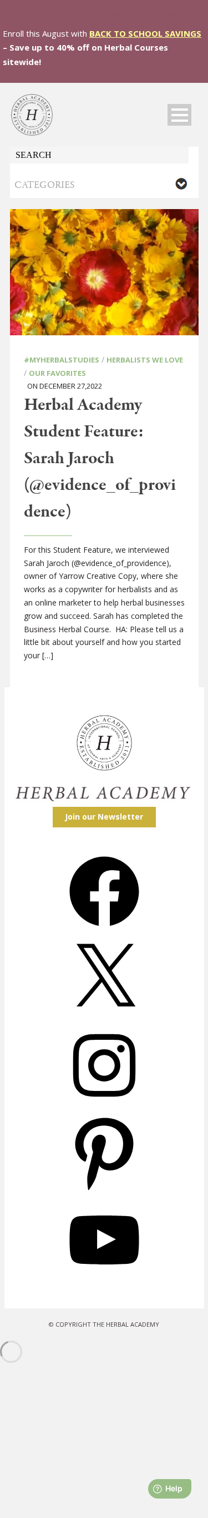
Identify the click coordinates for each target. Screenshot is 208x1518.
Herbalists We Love (144, 360)
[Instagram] (104, 1104)
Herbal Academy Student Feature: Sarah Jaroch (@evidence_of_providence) (100, 458)
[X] (104, 1017)
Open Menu (179, 115)
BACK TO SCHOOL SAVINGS (145, 33)
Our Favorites (57, 373)
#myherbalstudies (61, 360)
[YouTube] (104, 1278)
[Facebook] (104, 930)
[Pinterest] (104, 1191)
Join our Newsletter (104, 816)
